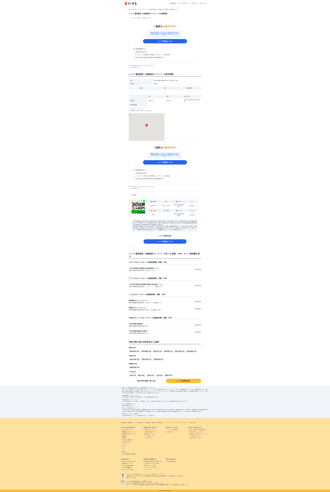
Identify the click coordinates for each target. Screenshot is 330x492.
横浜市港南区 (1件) (146, 351)
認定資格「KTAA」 (165, 484)
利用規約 (149, 422)
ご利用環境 (123, 422)
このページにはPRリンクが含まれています (141, 18)
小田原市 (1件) (150, 375)
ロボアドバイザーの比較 (127, 469)
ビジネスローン (148, 469)
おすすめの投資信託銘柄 (127, 465)
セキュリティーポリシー (182, 422)
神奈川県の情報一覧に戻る (146, 381)
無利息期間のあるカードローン (129, 433)
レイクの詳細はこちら (165, 41)
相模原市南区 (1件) (134, 367)
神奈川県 (151, 9)
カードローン (140, 9)
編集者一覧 (161, 422)
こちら (131, 405)
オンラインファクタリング (151, 467)
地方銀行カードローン (150, 433)
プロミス (124, 444)
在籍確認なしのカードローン (128, 431)
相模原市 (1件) (133, 363)
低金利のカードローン (150, 429)
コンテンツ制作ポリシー (183, 3)
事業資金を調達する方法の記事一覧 (153, 461)
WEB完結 (124, 437)
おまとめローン (170, 431)
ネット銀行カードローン (150, 435)
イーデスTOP (133, 9)
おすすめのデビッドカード (196, 437)
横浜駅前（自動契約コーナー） (172, 9)
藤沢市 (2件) (141, 375)
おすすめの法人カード (195, 435)
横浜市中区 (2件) (157, 351)
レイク (146, 9)
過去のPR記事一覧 (171, 461)
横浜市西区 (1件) (168, 351)
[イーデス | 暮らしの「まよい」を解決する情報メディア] (130, 4)
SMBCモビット (125, 452)
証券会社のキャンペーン (127, 463)
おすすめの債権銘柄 (126, 467)
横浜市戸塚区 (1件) (179, 351)
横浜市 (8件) (132, 347)
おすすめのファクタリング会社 (152, 463)
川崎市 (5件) (132, 355)
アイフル (124, 446)
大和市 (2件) (159, 375)
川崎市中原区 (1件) (146, 359)
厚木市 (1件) (133, 375)
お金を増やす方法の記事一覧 (128, 461)
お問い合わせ (203, 3)
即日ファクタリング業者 (150, 465)
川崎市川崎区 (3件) (134, 359)
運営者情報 (173, 3)
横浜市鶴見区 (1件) (191, 351)
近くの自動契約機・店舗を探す (129, 454)
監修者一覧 (154, 422)
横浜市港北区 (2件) (134, 351)
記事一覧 (193, 3)
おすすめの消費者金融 (127, 439)
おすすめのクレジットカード (196, 431)
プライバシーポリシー (170, 422)
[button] (146, 125)
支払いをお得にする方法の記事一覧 (198, 429)
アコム (123, 448)
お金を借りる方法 (126, 441)
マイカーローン (148, 437)
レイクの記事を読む (165, 236)
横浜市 (155, 9)
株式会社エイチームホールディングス (154, 476)
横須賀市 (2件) (168, 375)
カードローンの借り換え (172, 429)
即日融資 (124, 435)
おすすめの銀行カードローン (151, 431)
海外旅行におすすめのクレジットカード (199, 433)
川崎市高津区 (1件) (158, 359)
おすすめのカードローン (127, 429)
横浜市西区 (160, 9)
